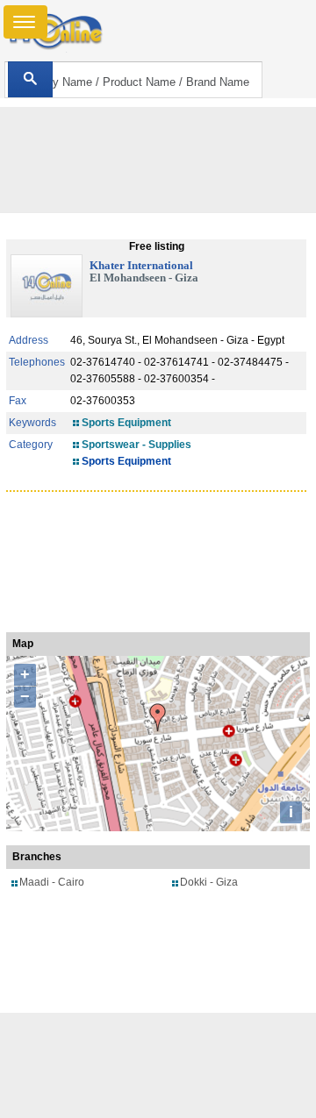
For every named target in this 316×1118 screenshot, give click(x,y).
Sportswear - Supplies (136, 444)
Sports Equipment (126, 423)
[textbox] (133, 79)
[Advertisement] (158, 1065)
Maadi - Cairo (51, 882)
